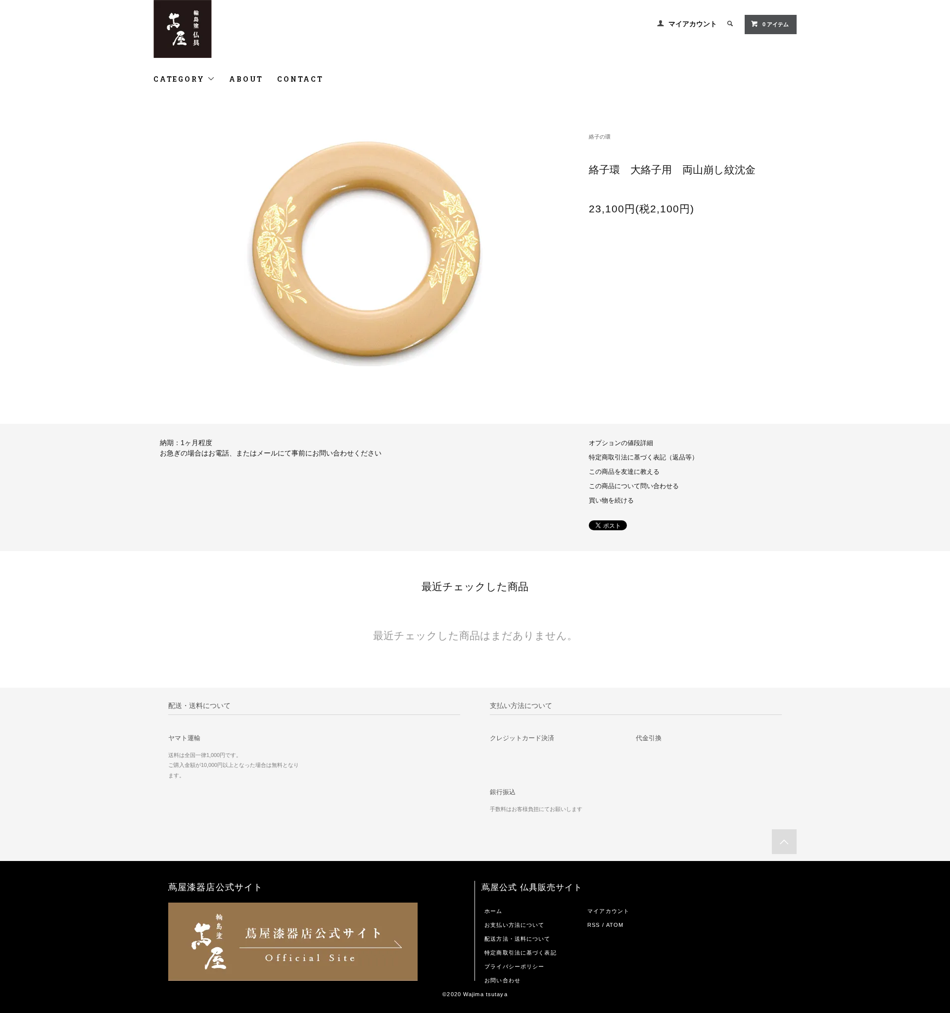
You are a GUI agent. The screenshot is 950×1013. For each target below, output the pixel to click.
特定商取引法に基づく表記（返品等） (643, 457)
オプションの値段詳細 (621, 443)
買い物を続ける (611, 500)
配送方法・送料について (517, 939)
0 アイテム (775, 24)
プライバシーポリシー (514, 966)
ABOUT (246, 79)
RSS (593, 925)
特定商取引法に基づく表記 (520, 953)
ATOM (614, 925)
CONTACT (300, 79)
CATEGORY (180, 79)
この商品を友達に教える (624, 471)
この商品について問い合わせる (634, 486)
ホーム (493, 911)
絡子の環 (600, 137)
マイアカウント (692, 24)
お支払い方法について (514, 925)
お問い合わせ (502, 980)
